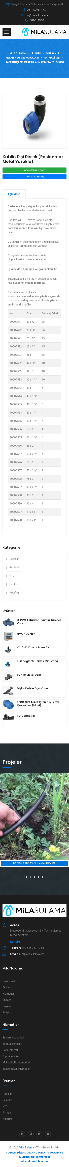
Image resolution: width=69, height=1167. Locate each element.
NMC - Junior (26, 634)
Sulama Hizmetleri (13, 1037)
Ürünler (7, 1000)
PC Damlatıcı (26, 716)
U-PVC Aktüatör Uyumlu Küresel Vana (39, 621)
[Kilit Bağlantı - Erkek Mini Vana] (8, 664)
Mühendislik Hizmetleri (16, 1062)
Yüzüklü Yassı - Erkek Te (33, 647)
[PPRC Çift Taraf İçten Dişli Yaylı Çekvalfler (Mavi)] (8, 705)
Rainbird (14, 567)
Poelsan (14, 558)
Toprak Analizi (11, 1056)
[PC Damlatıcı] (8, 719)
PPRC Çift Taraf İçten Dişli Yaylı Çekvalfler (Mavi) (38, 703)
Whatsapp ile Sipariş (34, 170)
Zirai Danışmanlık (12, 1043)
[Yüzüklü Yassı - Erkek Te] (8, 650)
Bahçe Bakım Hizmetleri (16, 1068)
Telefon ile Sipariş (34, 176)
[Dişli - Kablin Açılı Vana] (8, 691)
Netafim (14, 592)
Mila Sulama (26, 1147)
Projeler (7, 1006)
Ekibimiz (8, 987)
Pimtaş (13, 584)
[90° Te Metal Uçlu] (8, 678)
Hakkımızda (9, 981)
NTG (11, 575)
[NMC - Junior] (8, 637)
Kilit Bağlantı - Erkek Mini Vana (37, 661)
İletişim (15, 942)
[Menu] (7, 32)
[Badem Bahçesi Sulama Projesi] (34, 816)
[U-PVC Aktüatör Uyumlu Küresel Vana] (8, 623)
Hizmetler (8, 993)
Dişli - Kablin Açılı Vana (32, 688)
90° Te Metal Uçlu (29, 675)
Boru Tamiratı (10, 1050)
